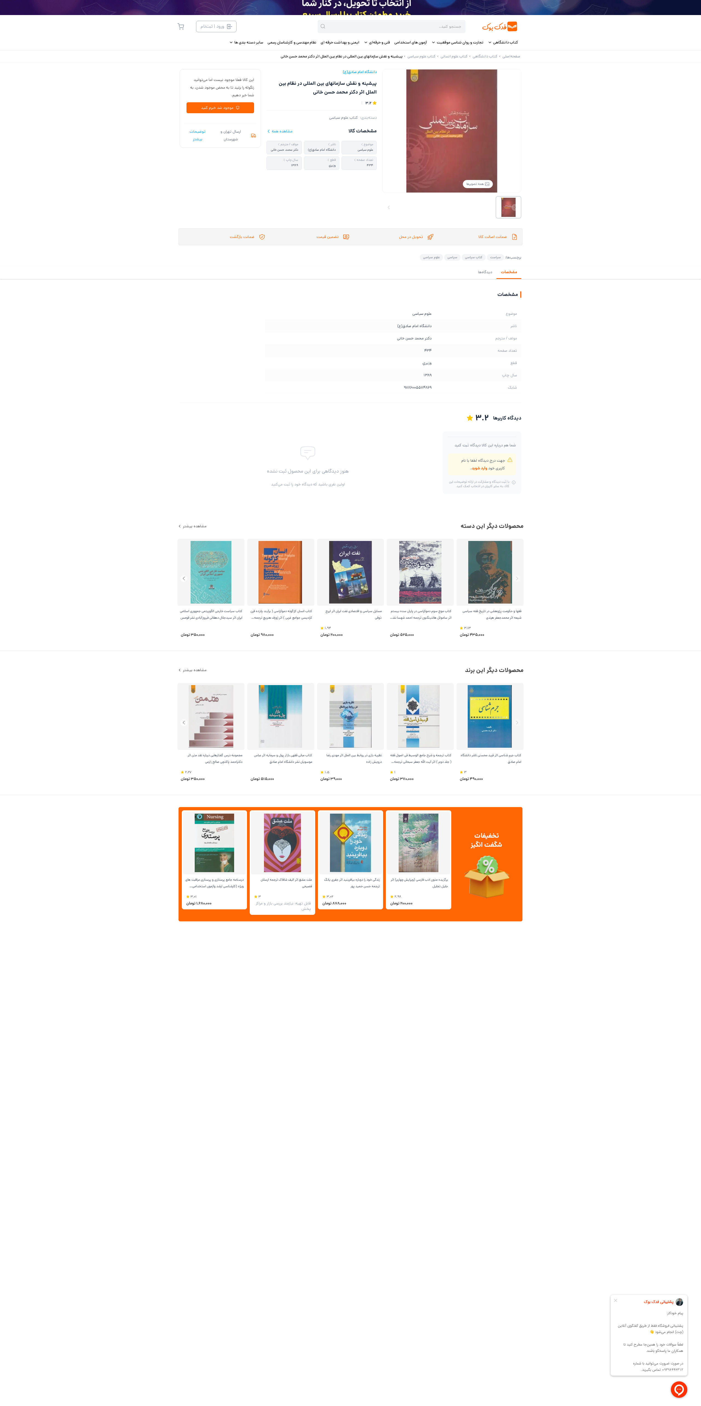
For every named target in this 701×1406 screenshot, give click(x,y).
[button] (184, 578)
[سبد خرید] (180, 26)
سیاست (495, 257)
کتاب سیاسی (473, 257)
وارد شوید (479, 468)
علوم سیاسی (431, 257)
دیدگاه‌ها (485, 272)
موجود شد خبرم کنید (217, 107)
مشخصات (509, 272)
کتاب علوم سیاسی (343, 117)
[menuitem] (503, 42)
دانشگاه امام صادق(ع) (360, 72)
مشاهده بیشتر (194, 526)
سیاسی (452, 257)
